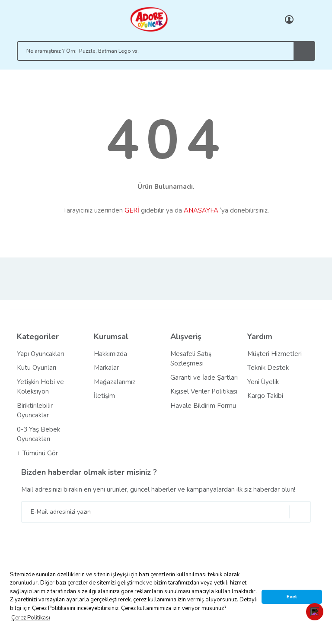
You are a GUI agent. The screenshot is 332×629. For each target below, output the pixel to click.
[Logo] (148, 19)
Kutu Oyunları (36, 367)
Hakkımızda (110, 353)
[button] (314, 611)
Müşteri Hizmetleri (274, 353)
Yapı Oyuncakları (40, 353)
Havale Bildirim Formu (203, 405)
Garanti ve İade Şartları (204, 377)
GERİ (131, 210)
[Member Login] (289, 19)
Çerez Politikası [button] (30, 618)
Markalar (106, 367)
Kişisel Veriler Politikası (203, 391)
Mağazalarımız (114, 382)
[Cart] (306, 19)
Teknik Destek (268, 367)
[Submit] (300, 511)
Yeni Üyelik (263, 382)
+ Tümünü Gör (37, 453)
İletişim (104, 395)
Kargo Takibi (265, 395)
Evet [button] (292, 596)
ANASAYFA (201, 210)
